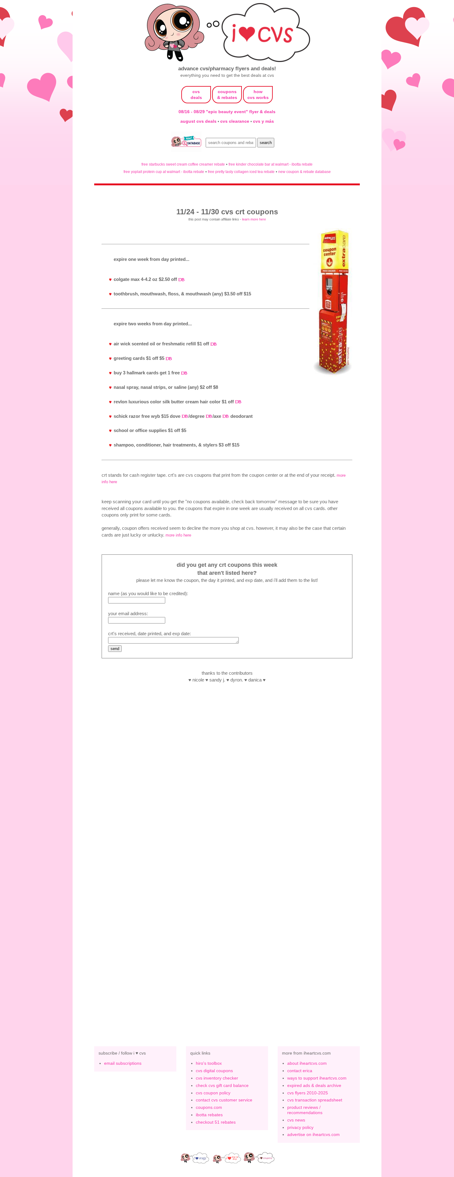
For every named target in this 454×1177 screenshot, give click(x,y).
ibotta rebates (209, 1114)
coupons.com (209, 1107)
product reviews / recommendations (304, 1110)
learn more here (254, 219)
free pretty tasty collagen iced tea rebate (241, 172)
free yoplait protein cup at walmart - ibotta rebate (164, 172)
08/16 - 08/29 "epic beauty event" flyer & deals (227, 111)
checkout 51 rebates (216, 1122)
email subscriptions (122, 1063)
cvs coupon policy (213, 1092)
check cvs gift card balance (222, 1085)
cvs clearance (235, 121)
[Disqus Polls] (227, 774)
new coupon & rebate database (304, 172)
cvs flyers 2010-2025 (307, 1092)
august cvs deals (199, 121)
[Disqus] (227, 934)
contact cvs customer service (224, 1099)
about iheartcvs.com (307, 1063)
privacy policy (300, 1127)
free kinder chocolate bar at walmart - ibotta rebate (271, 164)
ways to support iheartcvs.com (317, 1078)
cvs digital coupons (214, 1070)
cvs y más (263, 121)
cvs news (296, 1119)
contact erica (299, 1070)
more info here (178, 535)
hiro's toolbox (209, 1063)
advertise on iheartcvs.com (313, 1134)
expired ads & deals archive (314, 1085)
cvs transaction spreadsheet (314, 1099)
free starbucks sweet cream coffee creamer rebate (183, 164)
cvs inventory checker (217, 1078)
